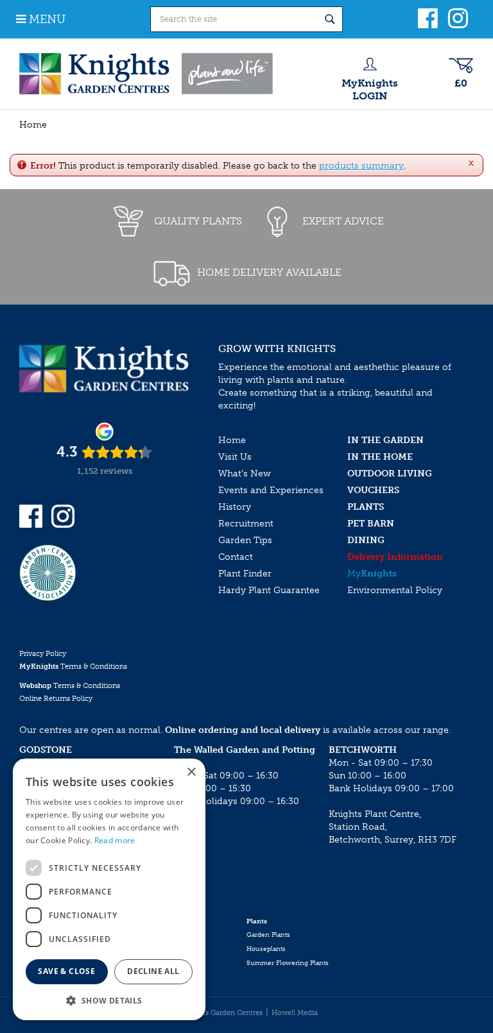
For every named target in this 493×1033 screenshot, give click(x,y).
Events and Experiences (271, 490)
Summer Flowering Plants (287, 963)
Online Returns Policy (55, 698)
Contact (235, 556)
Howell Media (295, 1013)
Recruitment (245, 523)
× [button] (191, 772)
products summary (361, 165)
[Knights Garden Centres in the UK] (147, 73)
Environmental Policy (394, 590)
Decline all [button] (153, 971)
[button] (109, 1000)
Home (232, 440)
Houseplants (266, 949)
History (234, 506)
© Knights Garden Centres (219, 1013)
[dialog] (109, 889)
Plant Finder (245, 573)
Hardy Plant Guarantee (269, 590)
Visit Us (235, 456)
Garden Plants (268, 935)
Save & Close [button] (66, 971)
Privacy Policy (42, 654)
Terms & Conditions (73, 666)
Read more (114, 840)
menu (47, 19)
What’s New (244, 473)
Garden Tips (245, 540)
